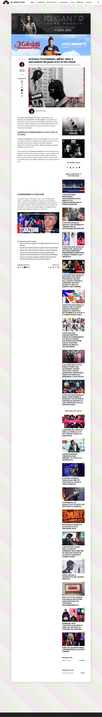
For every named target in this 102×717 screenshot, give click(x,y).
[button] (22, 93)
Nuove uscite (51, 2)
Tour (72, 2)
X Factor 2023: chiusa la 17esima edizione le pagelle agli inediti (38, 250)
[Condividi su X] (22, 87)
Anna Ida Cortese (22, 70)
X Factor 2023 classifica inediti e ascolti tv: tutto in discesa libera (39, 247)
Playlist (89, 2)
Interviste (41, 2)
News (32, 2)
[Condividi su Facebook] (22, 84)
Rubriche (80, 2)
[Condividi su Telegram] (22, 90)
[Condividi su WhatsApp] (22, 82)
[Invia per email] (22, 96)
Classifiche (63, 2)
